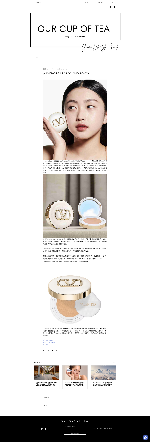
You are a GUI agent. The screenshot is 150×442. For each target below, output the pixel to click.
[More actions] (106, 69)
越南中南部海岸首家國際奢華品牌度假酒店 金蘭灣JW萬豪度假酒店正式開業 (46, 384)
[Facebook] (114, 7)
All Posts (36, 57)
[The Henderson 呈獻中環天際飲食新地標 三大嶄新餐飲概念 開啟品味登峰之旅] (103, 373)
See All (114, 362)
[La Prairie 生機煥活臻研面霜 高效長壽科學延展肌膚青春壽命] (75, 373)
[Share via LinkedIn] (52, 350)
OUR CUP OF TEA (74, 421)
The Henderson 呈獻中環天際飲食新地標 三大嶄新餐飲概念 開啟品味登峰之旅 (103, 384)
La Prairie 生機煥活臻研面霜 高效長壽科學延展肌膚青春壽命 (75, 384)
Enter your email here (69, 426)
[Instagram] (110, 7)
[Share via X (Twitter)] (48, 350)
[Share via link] (56, 350)
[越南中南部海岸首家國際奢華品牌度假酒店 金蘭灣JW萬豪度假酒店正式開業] (46, 373)
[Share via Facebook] (44, 350)
